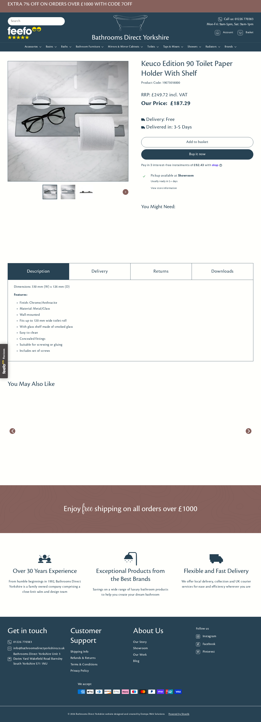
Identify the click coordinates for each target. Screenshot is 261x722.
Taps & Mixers (171, 46)
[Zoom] (68, 121)
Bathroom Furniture (88, 46)
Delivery (100, 271)
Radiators (211, 46)
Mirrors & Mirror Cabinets (124, 46)
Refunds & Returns (83, 658)
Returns (161, 271)
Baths (64, 46)
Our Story (140, 642)
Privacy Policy (80, 670)
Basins (50, 46)
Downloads (222, 271)
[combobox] (36, 21)
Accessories (31, 46)
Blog (136, 661)
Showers (193, 46)
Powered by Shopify (179, 714)
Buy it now (197, 154)
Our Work (140, 654)
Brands (229, 46)
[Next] (125, 192)
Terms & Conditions (84, 664)
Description (38, 271)
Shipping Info (80, 651)
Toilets (151, 46)
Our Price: (154, 104)
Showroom (140, 648)
